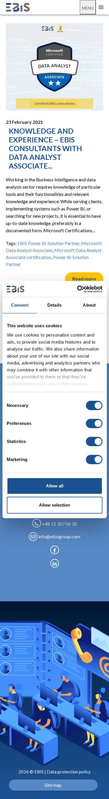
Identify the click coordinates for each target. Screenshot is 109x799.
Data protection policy (69, 771)
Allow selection (54, 505)
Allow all (54, 485)
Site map (53, 785)
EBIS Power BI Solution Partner (48, 243)
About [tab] (89, 305)
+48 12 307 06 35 (59, 523)
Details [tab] (54, 305)
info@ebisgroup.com (58, 536)
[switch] (94, 423)
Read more (84, 278)
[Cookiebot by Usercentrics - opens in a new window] (77, 289)
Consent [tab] (19, 305)
